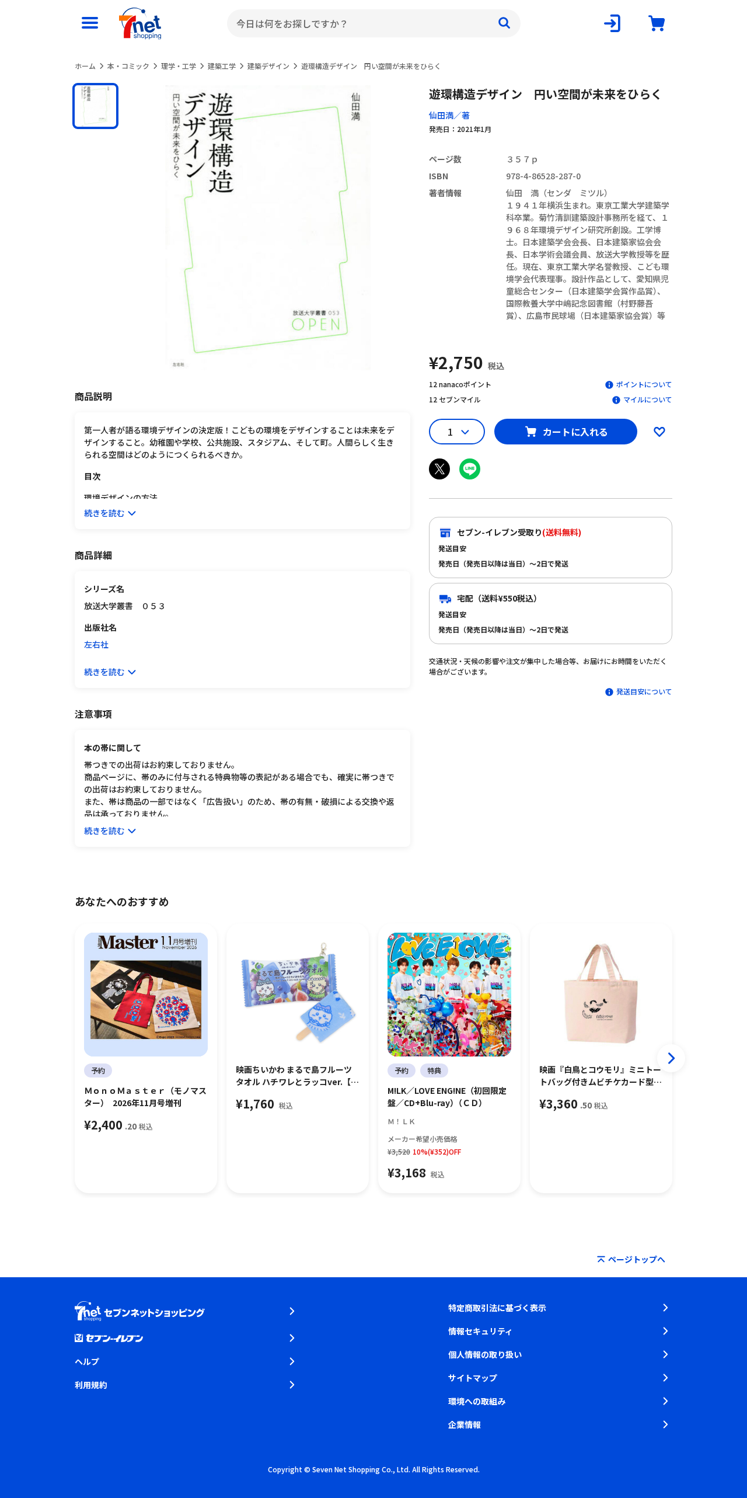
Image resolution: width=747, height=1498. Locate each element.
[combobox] (374, 23)
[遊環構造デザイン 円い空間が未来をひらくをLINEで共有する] (469, 468)
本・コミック (128, 66)
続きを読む (104, 513)
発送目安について (644, 691)
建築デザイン (268, 66)
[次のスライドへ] (671, 1058)
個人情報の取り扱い (485, 1354)
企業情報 (464, 1424)
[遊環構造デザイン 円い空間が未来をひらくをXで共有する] (439, 468)
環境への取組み (476, 1401)
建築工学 (222, 66)
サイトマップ (472, 1378)
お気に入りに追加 (659, 431)
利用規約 (91, 1385)
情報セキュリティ (480, 1331)
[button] (95, 106)
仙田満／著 (449, 115)
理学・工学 (178, 66)
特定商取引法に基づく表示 (497, 1307)
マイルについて (647, 399)
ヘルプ (87, 1361)
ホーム (85, 66)
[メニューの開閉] (90, 23)
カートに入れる (575, 432)
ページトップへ (636, 1259)
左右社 (96, 644)
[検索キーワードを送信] (504, 23)
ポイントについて (644, 384)
